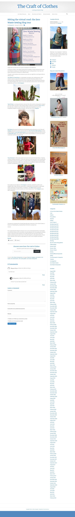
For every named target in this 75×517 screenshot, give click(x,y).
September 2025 (53, 291)
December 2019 (53, 413)
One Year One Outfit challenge (35, 130)
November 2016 (53, 481)
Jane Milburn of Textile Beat (13, 77)
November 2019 (53, 414)
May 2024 (52, 319)
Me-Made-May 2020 (54, 229)
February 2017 (53, 475)
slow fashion (38, 257)
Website (9, 313)
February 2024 (53, 324)
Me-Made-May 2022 (54, 233)
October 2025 (53, 289)
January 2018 (53, 455)
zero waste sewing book (32, 258)
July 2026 (52, 273)
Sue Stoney (10, 129)
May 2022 (52, 361)
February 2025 (53, 304)
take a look (41, 105)
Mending (52, 240)
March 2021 (52, 387)
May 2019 (52, 426)
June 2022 (52, 359)
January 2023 (53, 346)
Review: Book (53, 246)
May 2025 (52, 298)
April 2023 (52, 341)
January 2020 (53, 411)
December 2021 (53, 370)
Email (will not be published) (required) (16, 308)
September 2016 (53, 484)
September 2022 (53, 354)
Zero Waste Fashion (54, 262)
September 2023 (53, 332)
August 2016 (52, 486)
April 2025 (52, 300)
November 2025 (53, 287)
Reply (43, 274)
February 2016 (53, 497)
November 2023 (53, 328)
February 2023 (53, 344)
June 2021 (52, 381)
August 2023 (52, 333)
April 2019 (52, 427)
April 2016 (52, 494)
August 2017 (52, 464)
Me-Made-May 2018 (54, 226)
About (29, 14)
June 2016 (52, 490)
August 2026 (52, 271)
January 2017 (53, 477)
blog (32, 187)
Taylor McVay (10, 104)
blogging (33, 257)
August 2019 (52, 420)
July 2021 (52, 379)
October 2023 (53, 330)
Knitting (51, 220)
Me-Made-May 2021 (54, 231)
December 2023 (53, 326)
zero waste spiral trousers (20, 132)
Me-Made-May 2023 (54, 235)
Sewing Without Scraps (55, 117)
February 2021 (53, 389)
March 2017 (52, 473)
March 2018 (52, 451)
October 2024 (53, 309)
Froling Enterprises (46, 509)
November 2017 (53, 459)
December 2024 (53, 306)
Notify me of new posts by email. (16, 321)
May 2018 (52, 448)
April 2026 (52, 278)
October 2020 (53, 394)
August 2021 (52, 378)
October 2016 (53, 483)
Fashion (51, 215)
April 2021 (52, 385)
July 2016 (52, 488)
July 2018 (52, 444)
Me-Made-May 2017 (54, 224)
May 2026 (52, 276)
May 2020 (52, 403)
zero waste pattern (22, 258)
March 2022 (52, 365)
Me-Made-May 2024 (54, 237)
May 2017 (52, 470)
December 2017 (53, 457)
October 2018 (53, 438)
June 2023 (52, 337)
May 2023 (52, 339)
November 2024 (53, 308)
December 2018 (53, 435)
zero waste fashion (14, 258)
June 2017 (52, 468)
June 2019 (52, 424)
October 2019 (53, 416)
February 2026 (53, 282)
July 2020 (52, 400)
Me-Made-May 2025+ (54, 238)
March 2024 (52, 322)
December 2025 (53, 285)
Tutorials (52, 259)
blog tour (29, 257)
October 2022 (53, 352)
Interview (52, 218)
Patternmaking (53, 244)
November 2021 (53, 372)
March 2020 (52, 407)
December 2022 (53, 348)
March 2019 (52, 429)
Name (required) (11, 303)
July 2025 (52, 295)
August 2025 (52, 293)
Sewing (51, 251)
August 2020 (52, 398)
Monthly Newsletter (46, 14)
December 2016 (53, 479)
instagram (37, 108)
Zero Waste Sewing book (17, 257)
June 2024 (52, 317)
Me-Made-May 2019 (54, 227)
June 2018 (52, 446)
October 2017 (53, 461)
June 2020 (52, 402)
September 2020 (53, 396)
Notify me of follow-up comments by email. (18, 318)
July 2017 (52, 466)
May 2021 (52, 383)
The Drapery (23, 184)
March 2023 (52, 343)
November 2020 (53, 392)
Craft (51, 213)
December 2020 (53, 391)
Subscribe (37, 251)
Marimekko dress (12, 133)
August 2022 (52, 355)
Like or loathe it (53, 222)
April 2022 (52, 363)
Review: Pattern (53, 250)
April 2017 (52, 472)
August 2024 (52, 313)
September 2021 (53, 376)
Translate (59, 23)
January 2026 (53, 284)
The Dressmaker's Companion (57, 204)
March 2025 (52, 302)
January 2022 (53, 368)
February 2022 (53, 367)
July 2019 (52, 422)
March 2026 (52, 280)
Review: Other (53, 248)
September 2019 (53, 418)
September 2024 (53, 311)
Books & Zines (54, 14)
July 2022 (52, 357)
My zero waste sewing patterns (56, 242)
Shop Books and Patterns (36, 14)
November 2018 (53, 437)
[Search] (66, 14)
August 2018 (52, 442)
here (31, 163)
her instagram (21, 83)
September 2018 (53, 440)
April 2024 (52, 320)
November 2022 (53, 350)
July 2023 (52, 335)
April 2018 (52, 450)
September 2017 (53, 462)
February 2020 (53, 409)
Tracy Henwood (11, 157)
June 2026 (52, 274)
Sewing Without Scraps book (56, 253)
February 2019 (53, 431)
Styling (51, 255)
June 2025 (52, 296)
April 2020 (52, 405)
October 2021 (53, 374)
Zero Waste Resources (22, 14)
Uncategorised (53, 261)
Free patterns (53, 216)
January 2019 (53, 433)
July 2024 (52, 315)
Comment (10, 290)
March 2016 (52, 496)
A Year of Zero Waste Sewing (56, 211)
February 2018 (53, 453)
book (59, 147)
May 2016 (52, 492)
